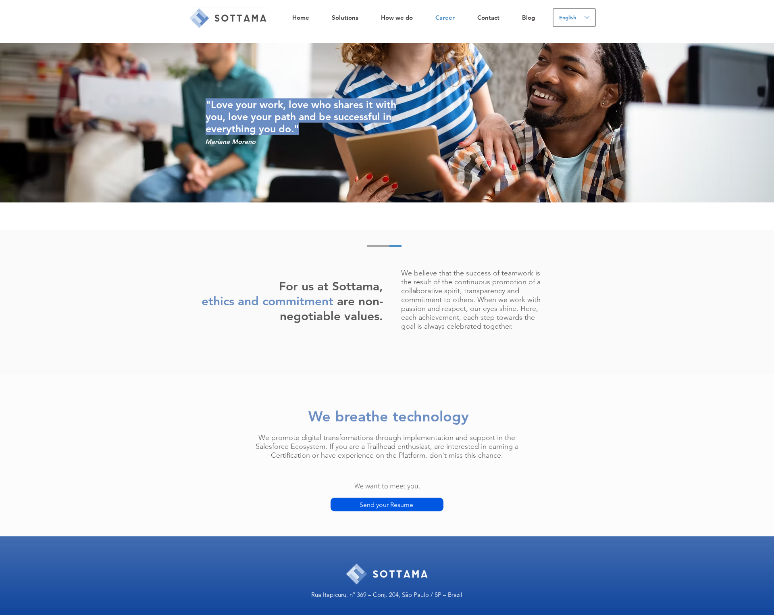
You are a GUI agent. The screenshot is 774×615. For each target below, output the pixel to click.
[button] (345, 18)
